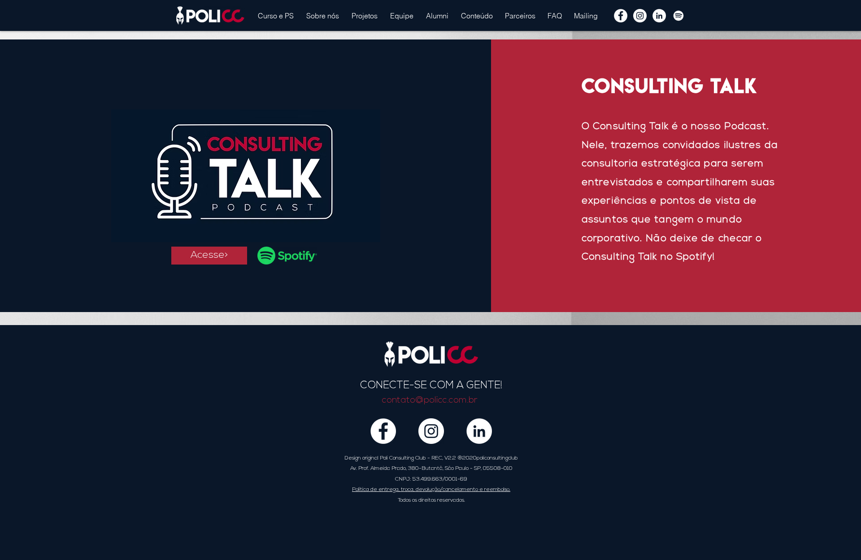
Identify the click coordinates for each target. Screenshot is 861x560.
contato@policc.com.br (430, 400)
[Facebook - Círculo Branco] (620, 15)
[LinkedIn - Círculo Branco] (659, 15)
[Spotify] (678, 15)
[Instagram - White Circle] (640, 15)
